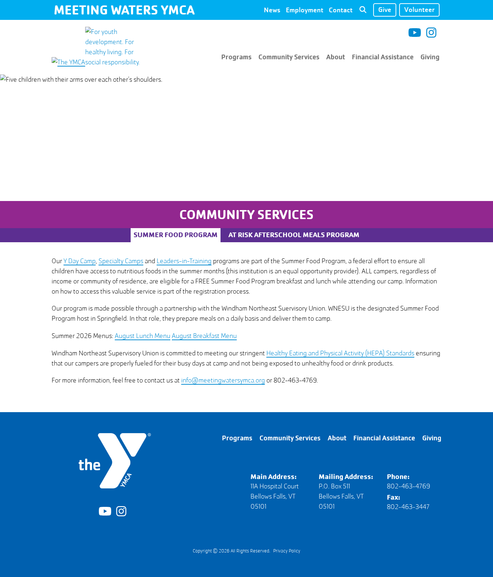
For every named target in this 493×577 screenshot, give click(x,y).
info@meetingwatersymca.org (223, 380)
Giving (430, 57)
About (335, 57)
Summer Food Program (176, 234)
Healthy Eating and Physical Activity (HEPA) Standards (340, 353)
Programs (236, 57)
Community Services (288, 57)
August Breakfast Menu (204, 336)
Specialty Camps (121, 261)
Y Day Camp (80, 261)
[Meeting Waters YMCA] (96, 62)
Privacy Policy (286, 551)
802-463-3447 (408, 507)
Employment (304, 9)
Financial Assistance (383, 57)
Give (384, 9)
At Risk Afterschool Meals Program (293, 234)
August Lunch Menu (142, 336)
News (272, 9)
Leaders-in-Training (184, 261)
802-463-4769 (408, 486)
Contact (341, 9)
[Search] (362, 10)
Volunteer (419, 9)
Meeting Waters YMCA (124, 9)
